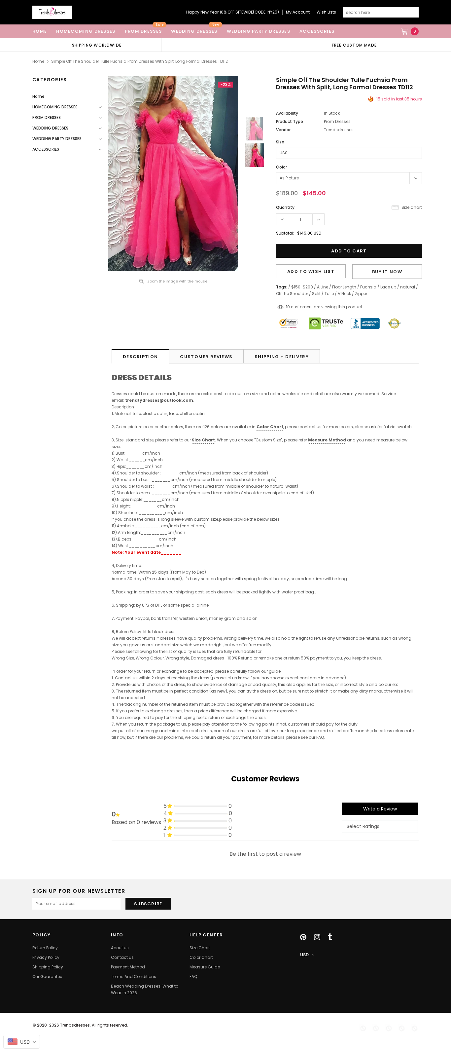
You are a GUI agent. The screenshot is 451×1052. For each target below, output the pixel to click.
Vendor (283, 129)
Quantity (285, 207)
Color (281, 167)
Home (38, 61)
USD (304, 955)
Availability (287, 113)
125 (289, 307)
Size (280, 142)
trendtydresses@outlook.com (159, 400)
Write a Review (380, 809)
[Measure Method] (346, 440)
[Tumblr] (330, 937)
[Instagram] (317, 937)
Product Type (289, 121)
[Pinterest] (303, 937)
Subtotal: (285, 233)
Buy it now (387, 272)
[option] (96, 45)
